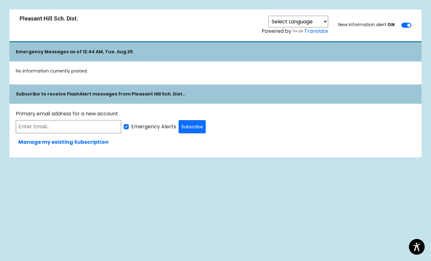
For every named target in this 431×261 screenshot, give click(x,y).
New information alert (366, 24)
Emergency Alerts (153, 126)
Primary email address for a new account (67, 113)
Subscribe (192, 127)
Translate (316, 31)
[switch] (406, 25)
